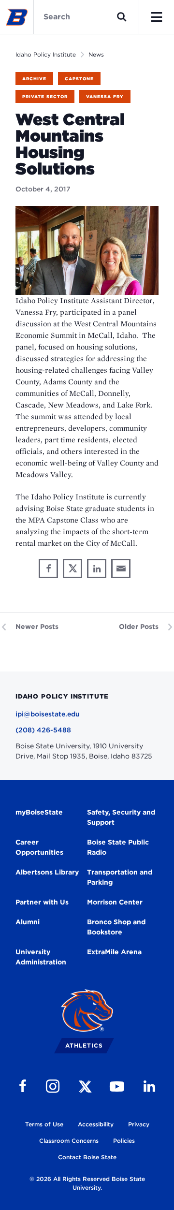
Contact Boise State (87, 1157)
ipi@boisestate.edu (47, 714)
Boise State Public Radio (118, 847)
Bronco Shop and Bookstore (116, 927)
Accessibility (96, 1124)
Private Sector (45, 96)
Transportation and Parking (119, 877)
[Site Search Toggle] (122, 17)
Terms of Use (44, 1124)
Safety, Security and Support (121, 817)
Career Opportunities (39, 847)
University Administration (40, 957)
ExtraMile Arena (114, 952)
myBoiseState (39, 812)
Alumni (27, 922)
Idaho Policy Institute (45, 54)
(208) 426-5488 (43, 730)
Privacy (138, 1124)
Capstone (79, 78)
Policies (124, 1140)
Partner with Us (42, 902)
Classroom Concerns (69, 1140)
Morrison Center (115, 902)
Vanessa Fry (105, 96)
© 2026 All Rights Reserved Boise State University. (87, 1183)
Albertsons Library (47, 872)
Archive (34, 78)
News (96, 54)
